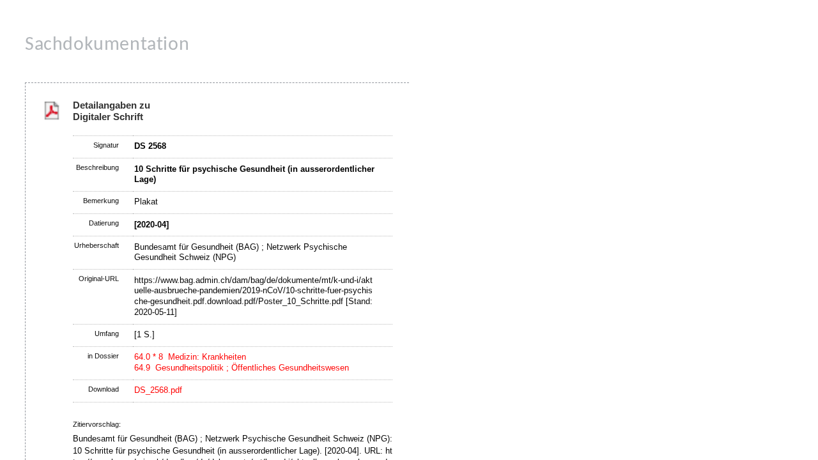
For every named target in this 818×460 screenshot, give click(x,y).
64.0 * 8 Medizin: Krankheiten (190, 357)
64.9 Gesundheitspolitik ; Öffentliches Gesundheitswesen (241, 367)
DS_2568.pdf (158, 390)
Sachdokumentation (107, 45)
